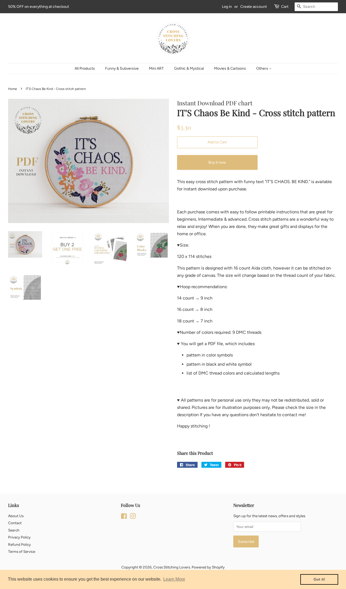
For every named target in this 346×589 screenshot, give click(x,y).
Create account (253, 6)
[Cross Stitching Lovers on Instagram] (133, 517)
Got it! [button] (319, 579)
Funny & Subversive (122, 68)
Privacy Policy (19, 537)
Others (262, 68)
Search (13, 530)
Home (12, 89)
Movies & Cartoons (230, 68)
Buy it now (217, 162)
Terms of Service (21, 551)
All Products (85, 68)
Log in (227, 6)
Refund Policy (19, 544)
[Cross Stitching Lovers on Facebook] (124, 517)
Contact (15, 523)
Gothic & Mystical (189, 68)
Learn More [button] (174, 579)
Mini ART (156, 68)
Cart (284, 6)
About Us (16, 516)
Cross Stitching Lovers (171, 567)
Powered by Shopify (208, 567)
